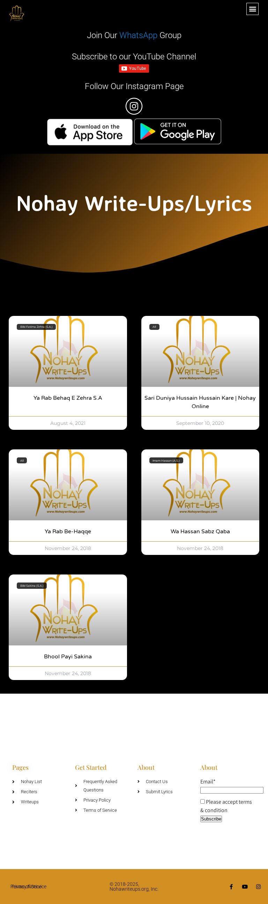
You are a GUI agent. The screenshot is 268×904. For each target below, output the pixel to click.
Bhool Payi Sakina (68, 656)
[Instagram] (258, 886)
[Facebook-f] (231, 886)
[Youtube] (244, 886)
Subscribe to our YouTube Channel (134, 57)
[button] (252, 9)
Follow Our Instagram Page (134, 86)
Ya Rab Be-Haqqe (68, 531)
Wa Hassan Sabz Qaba (200, 531)
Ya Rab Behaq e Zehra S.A (68, 398)
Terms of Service (28, 886)
